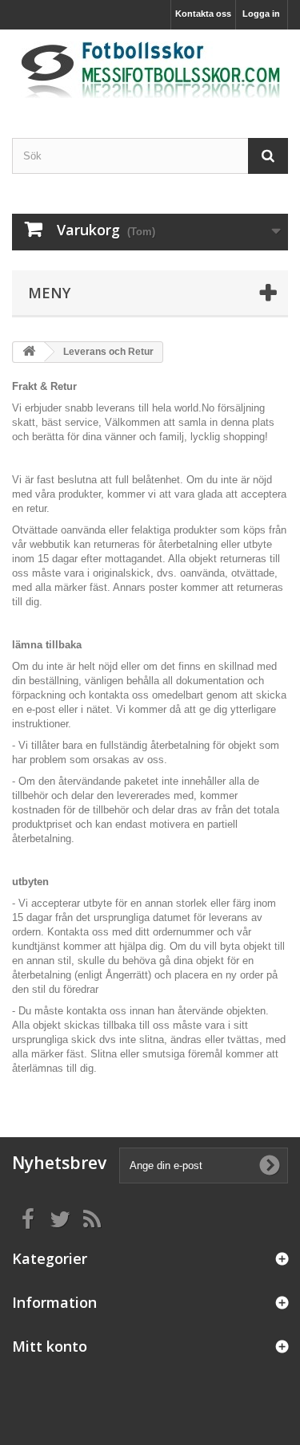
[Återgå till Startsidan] (29, 352)
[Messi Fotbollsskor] (150, 69)
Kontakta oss (203, 13)
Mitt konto (49, 1346)
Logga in (261, 13)
